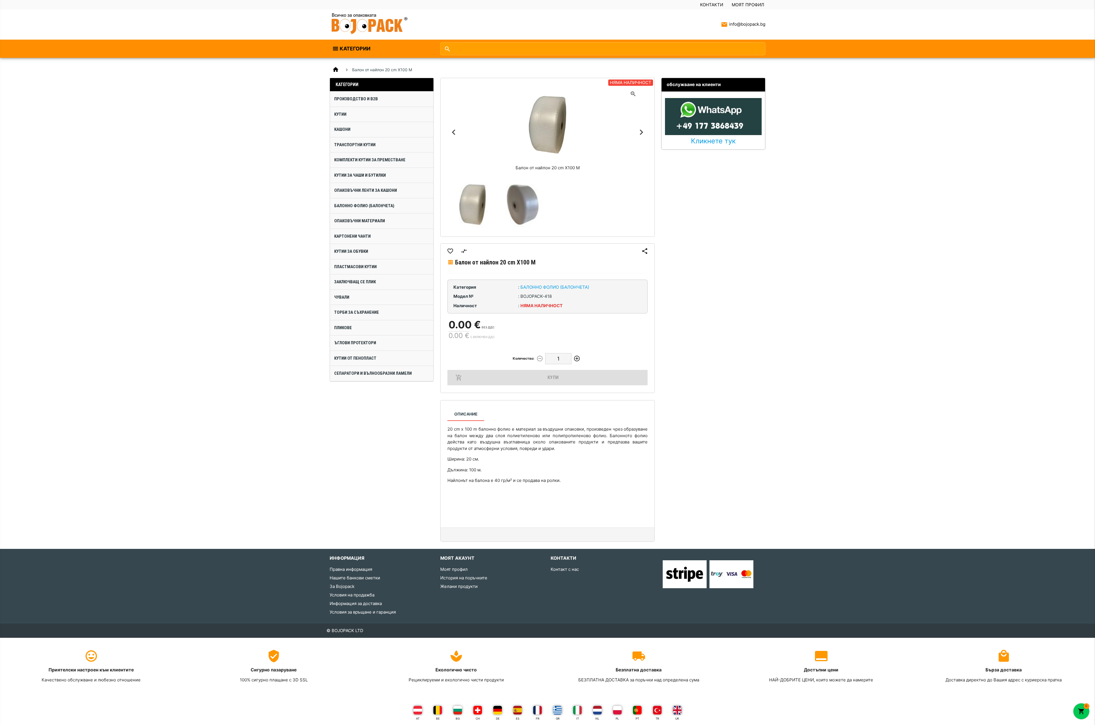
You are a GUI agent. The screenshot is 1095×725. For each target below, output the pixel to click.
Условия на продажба (352, 595)
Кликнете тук (713, 141)
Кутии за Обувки (351, 251)
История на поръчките (463, 578)
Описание (466, 414)
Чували (341, 297)
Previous (453, 132)
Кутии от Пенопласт (355, 358)
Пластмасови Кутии (355, 266)
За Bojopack (342, 586)
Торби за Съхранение (356, 312)
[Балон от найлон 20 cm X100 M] (472, 205)
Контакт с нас (565, 569)
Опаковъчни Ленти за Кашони (365, 190)
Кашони (342, 129)
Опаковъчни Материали (359, 220)
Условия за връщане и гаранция (363, 612)
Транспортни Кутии (355, 144)
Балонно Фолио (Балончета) (364, 205)
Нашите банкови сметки (355, 578)
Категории (355, 49)
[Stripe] (685, 574)
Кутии (340, 114)
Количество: (523, 358)
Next (641, 132)
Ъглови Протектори (355, 342)
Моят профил (748, 4)
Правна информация (351, 569)
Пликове (343, 327)
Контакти (711, 4)
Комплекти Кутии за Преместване (369, 159)
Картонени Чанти (352, 236)
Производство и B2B (356, 98)
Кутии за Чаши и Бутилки (360, 175)
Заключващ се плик (355, 281)
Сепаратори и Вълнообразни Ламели (373, 373)
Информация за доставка (356, 603)
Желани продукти (459, 586)
